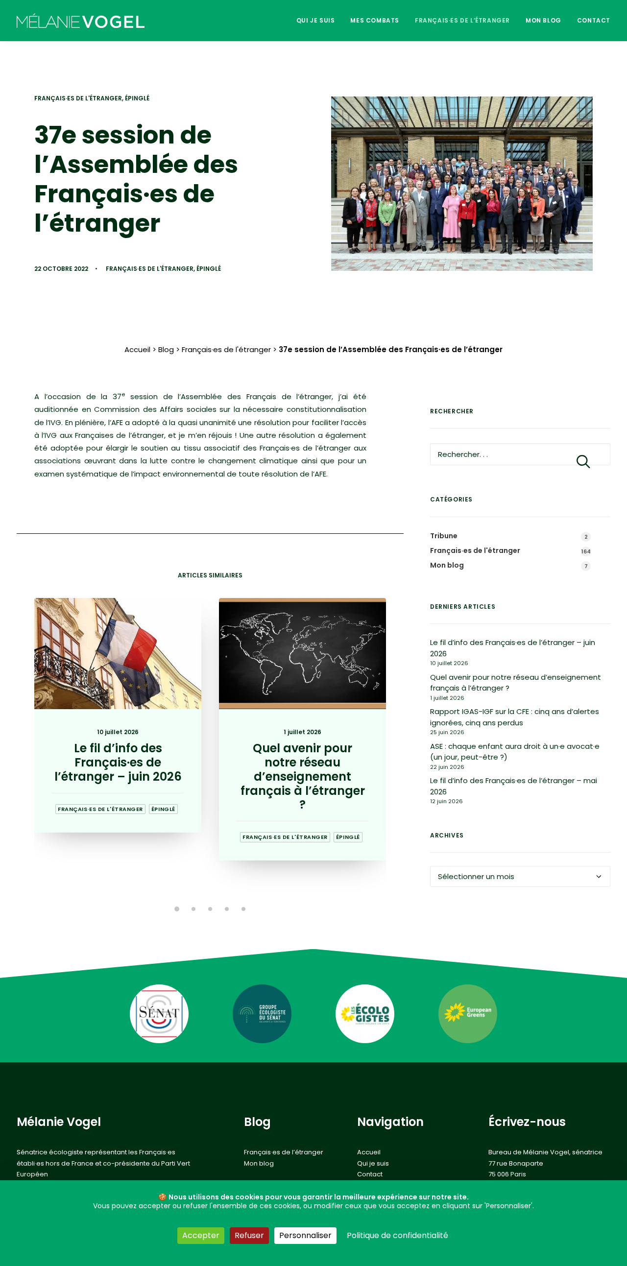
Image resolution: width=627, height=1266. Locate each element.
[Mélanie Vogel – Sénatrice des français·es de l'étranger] (81, 20)
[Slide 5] (243, 909)
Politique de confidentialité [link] (397, 1235)
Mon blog (543, 20)
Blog (166, 349)
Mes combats (374, 20)
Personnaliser (305, 1235)
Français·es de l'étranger (78, 98)
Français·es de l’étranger (462, 20)
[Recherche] (520, 454)
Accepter (200, 1235)
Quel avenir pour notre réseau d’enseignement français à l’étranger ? (303, 776)
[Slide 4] (226, 909)
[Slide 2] (193, 909)
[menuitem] (319, 20)
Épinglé (137, 98)
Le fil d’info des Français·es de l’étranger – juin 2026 (118, 762)
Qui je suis (315, 20)
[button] (117, 653)
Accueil (137, 349)
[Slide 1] (177, 909)
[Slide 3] (210, 909)
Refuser (249, 1235)
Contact (593, 20)
